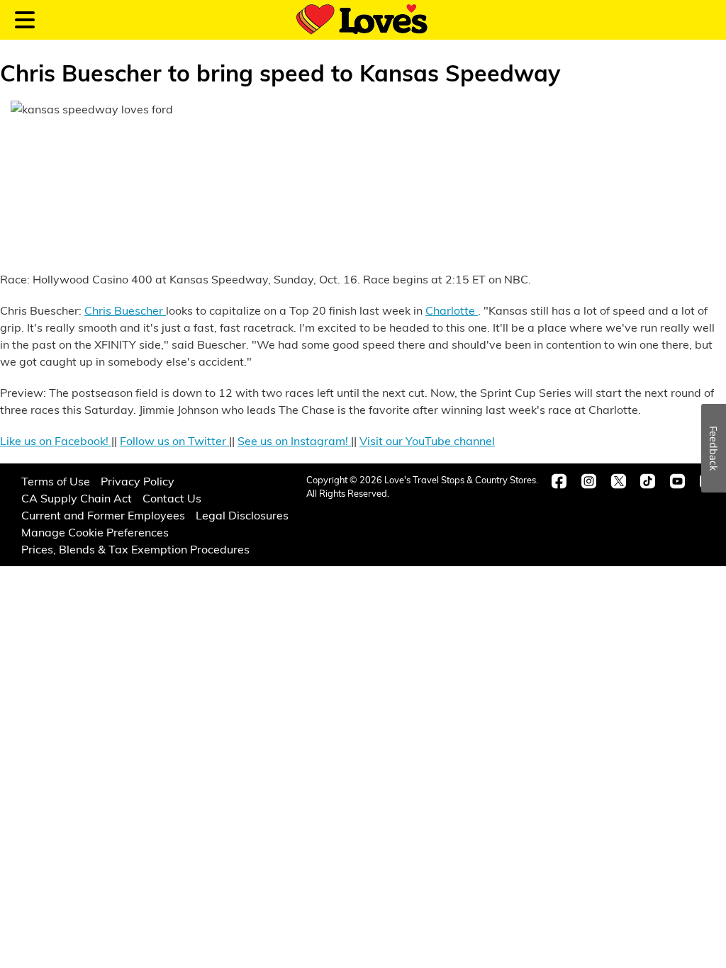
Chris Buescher (125, 310)
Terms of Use (55, 480)
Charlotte (451, 310)
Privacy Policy (137, 480)
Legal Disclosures (242, 514)
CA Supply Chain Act (76, 497)
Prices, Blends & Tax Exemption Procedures (135, 548)
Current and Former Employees (103, 514)
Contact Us (172, 497)
